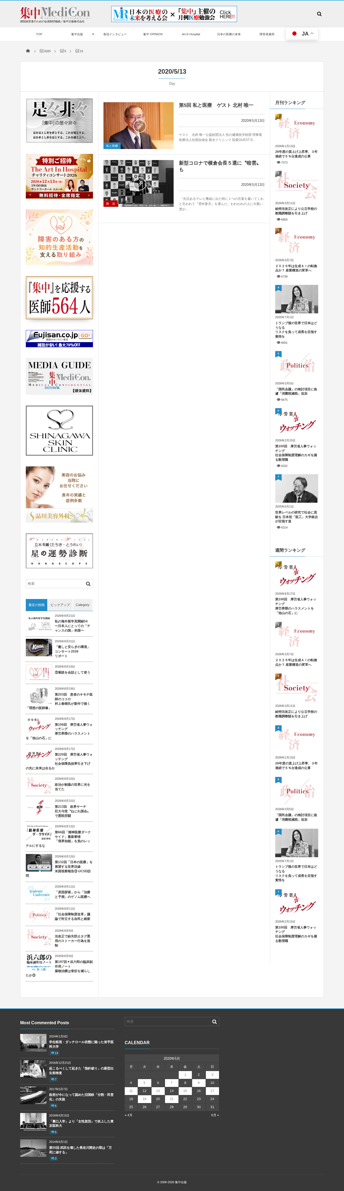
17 (212, 1091)
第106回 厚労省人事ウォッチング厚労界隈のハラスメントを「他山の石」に (59, 731)
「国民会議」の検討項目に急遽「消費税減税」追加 (296, 391)
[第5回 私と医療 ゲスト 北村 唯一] (138, 125)
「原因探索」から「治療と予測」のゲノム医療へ (72, 894)
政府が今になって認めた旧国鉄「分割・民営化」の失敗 (81, 1097)
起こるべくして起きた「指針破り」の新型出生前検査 (81, 1070)
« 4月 (128, 1115)
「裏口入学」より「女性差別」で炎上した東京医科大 (81, 1123)
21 (172, 1099)
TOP (39, 34)
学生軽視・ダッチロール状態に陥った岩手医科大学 (81, 1044)
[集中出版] (55, 17)
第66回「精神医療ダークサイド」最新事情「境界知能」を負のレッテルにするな (58, 839)
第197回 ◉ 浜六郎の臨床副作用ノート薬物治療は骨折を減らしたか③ (59, 968)
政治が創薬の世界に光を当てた (72, 787)
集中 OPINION (153, 34)
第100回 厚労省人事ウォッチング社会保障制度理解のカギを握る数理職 (296, 453)
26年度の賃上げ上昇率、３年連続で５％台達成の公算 (296, 154)
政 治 (110, 203)
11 (131, 1091)
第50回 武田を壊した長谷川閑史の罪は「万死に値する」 (80, 1150)
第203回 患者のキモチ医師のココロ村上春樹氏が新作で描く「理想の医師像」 (59, 701)
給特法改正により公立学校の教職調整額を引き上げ (296, 211)
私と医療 (112, 145)
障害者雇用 (267, 34)
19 (144, 1099)
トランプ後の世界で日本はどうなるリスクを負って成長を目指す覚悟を (296, 329)
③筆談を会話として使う (72, 672)
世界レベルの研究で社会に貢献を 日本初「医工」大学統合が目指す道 (296, 517)
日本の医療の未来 (229, 34)
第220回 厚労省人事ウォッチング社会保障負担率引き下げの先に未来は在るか (59, 761)
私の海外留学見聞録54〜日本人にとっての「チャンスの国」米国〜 (72, 625)
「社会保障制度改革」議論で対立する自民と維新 (72, 916)
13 (56, 1053)
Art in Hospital (191, 34)
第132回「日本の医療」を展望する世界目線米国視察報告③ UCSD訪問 (59, 868)
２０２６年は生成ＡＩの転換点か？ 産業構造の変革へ (296, 268)
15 (185, 1091)
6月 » (215, 1115)
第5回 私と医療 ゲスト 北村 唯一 (216, 105)
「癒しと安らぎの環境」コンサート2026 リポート (72, 651)
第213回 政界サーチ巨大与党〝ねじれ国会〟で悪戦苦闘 (72, 811)
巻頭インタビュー (115, 34)
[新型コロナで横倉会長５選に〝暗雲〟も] (138, 183)
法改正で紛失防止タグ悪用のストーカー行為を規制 (72, 940)
